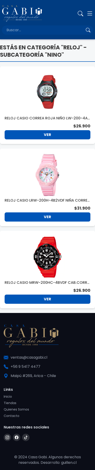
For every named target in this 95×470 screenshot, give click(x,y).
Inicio (8, 396)
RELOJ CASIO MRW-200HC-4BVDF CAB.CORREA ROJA (47, 282)
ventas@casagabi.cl (29, 357)
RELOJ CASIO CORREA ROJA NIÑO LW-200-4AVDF (47, 118)
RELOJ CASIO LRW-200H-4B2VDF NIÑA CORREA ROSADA (47, 200)
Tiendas (10, 403)
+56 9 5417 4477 (25, 366)
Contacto (11, 416)
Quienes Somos (16, 409)
